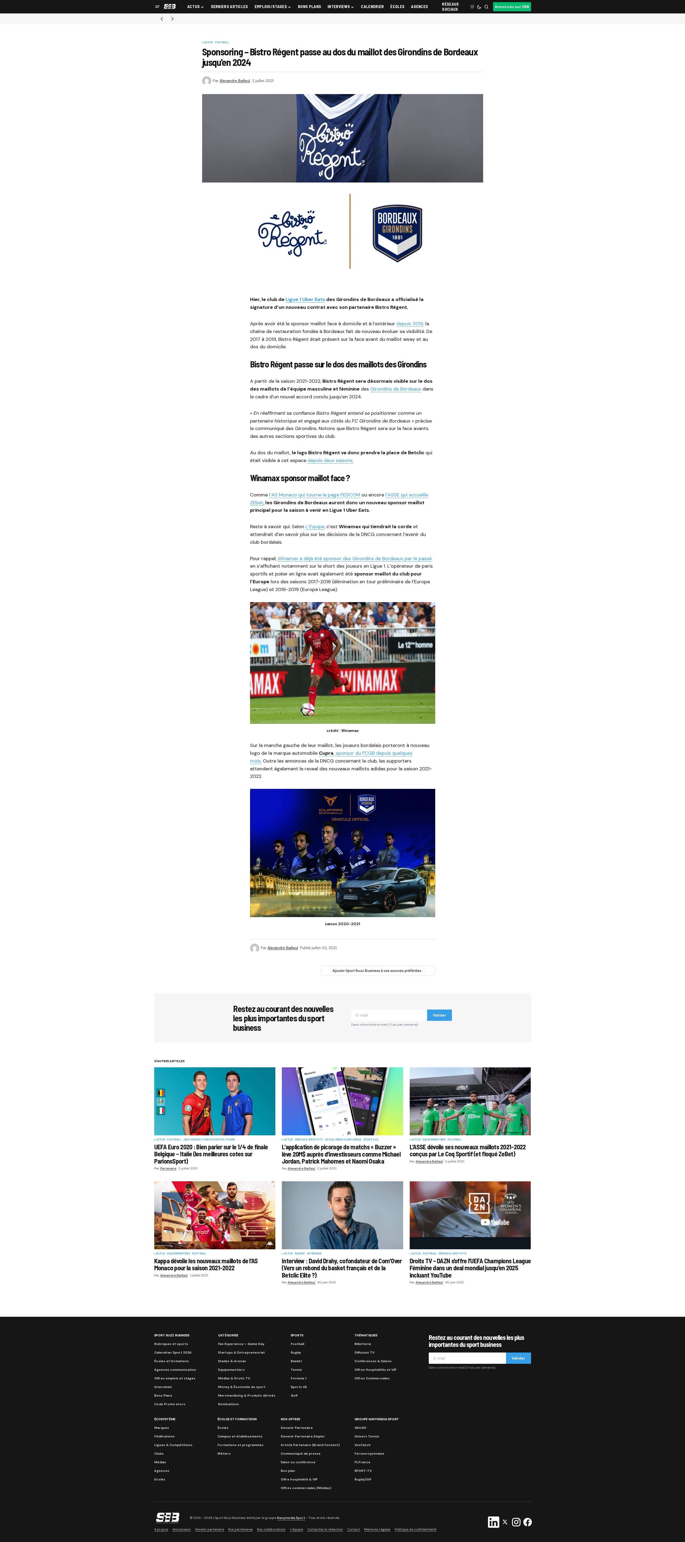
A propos (161, 1529)
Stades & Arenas (232, 1361)
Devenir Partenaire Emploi (302, 1436)
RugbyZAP (362, 1479)
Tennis (296, 1370)
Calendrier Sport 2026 (172, 1352)
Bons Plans (163, 1395)
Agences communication (175, 1370)
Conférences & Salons (373, 1361)
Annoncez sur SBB (512, 6)
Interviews (163, 1387)
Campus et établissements (239, 1436)
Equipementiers (434, 1140)
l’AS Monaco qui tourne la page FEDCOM (314, 495)
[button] (157, 6)
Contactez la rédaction (325, 1529)
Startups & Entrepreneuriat (241, 1352)
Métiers (224, 1453)
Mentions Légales (377, 1529)
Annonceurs (182, 1529)
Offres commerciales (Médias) (306, 1488)
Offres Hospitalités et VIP (375, 1370)
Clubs (159, 1453)
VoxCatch (362, 1445)
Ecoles (159, 1479)
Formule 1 (298, 1378)
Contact (353, 1529)
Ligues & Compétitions (173, 1445)
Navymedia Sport (291, 1518)
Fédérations (164, 1436)
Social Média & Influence (343, 1140)
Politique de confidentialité (415, 1529)
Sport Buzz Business (171, 1335)
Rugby (296, 1352)
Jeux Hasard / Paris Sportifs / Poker (209, 1140)
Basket (300, 1254)
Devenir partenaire (209, 1529)
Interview (314, 1254)
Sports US (370, 1140)
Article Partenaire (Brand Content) (310, 1445)
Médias (160, 1462)
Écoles (223, 1428)
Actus (208, 42)
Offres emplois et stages (174, 1378)
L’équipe (296, 1529)
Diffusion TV (364, 1352)
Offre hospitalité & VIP (299, 1479)
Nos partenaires (240, 1529)
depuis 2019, (410, 323)
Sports (297, 1335)
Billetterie (362, 1344)
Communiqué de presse (301, 1453)
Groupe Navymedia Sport (376, 1419)
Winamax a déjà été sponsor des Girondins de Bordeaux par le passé (355, 558)
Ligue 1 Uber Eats (305, 299)
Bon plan (288, 1471)
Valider (439, 1015)
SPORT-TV (363, 1471)
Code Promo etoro (169, 1404)
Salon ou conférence (298, 1462)
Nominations (228, 1404)
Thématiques (365, 1335)
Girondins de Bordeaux (395, 389)
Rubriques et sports (171, 1344)
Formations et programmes (240, 1445)
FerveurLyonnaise (369, 1453)
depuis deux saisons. (330, 460)
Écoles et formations (171, 1361)
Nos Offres (290, 1419)
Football (222, 42)
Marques (161, 1428)
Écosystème (165, 1419)
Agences (161, 1471)
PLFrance (362, 1462)
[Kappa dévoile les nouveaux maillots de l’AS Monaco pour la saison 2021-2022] (215, 1215)
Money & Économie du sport (241, 1387)
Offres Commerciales (372, 1378)
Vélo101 (360, 1428)
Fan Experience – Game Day (241, 1344)
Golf (294, 1395)
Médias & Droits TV (309, 1140)
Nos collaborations (271, 1529)
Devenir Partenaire (297, 1428)
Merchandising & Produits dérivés (246, 1395)
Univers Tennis (366, 1436)
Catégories (228, 1335)
